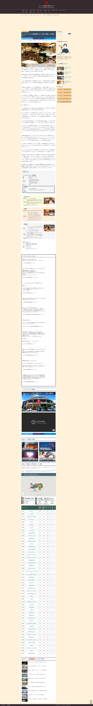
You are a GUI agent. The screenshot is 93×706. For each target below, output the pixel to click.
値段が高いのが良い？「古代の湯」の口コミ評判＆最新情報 (36, 678)
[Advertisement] (46, 23)
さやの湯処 (31, 513)
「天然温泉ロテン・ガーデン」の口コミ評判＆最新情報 (36, 694)
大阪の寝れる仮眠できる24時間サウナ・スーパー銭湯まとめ (68, 68)
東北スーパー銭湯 (32, 10)
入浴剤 (59, 98)
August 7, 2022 (41, 314)
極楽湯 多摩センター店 (31, 631)
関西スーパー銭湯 (61, 92)
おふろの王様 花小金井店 (31, 562)
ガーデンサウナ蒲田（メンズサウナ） (31, 639)
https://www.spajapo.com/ (29, 247)
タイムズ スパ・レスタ (31, 535)
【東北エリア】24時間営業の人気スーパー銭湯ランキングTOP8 (68, 77)
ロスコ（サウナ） (31, 620)
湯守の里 (31, 543)
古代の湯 (31, 650)
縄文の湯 (31, 645)
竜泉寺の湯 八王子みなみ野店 (31, 516)
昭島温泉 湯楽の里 (31, 577)
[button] (54, 53)
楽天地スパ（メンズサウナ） (31, 634)
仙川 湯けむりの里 (31, 612)
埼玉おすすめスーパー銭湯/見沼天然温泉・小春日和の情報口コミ (68, 73)
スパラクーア (31, 511)
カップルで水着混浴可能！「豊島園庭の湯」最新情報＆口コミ (37, 682)
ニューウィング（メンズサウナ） (31, 554)
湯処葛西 (31, 609)
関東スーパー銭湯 (39, 10)
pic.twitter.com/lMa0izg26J (35, 341)
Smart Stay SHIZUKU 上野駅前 (31, 623)
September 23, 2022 (36, 355)
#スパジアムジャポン (36, 289)
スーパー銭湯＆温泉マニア (46, 6)
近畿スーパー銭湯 (62, 10)
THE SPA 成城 (31, 626)
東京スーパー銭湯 (25, 31)
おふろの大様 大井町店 (31, 628)
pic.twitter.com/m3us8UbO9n (26, 379)
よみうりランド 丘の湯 (31, 568)
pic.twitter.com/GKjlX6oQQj (40, 260)
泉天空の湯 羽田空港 (31, 653)
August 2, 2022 (41, 326)
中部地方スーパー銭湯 (55, 10)
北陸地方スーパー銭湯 (47, 10)
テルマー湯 (31, 527)
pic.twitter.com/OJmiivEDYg (31, 323)
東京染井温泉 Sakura (31, 546)
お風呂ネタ (60, 101)
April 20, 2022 (36, 381)
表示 (27, 171)
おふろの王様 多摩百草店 (31, 549)
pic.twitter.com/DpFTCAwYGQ (33, 352)
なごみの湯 (31, 604)
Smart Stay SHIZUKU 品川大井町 (31, 574)
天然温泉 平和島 (31, 615)
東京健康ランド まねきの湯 (31, 601)
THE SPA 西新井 (31, 607)
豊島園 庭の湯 (31, 524)
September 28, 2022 (35, 277)
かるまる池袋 (31, 530)
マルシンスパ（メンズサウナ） (31, 590)
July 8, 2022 (33, 343)
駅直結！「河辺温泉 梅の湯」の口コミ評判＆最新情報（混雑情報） (37, 690)
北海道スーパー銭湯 (24, 10)
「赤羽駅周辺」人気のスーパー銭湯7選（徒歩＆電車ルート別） (37, 674)
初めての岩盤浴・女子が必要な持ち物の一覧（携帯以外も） (68, 82)
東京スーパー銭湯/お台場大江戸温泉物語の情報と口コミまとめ (37, 686)
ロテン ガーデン (31, 582)
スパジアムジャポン (31, 519)
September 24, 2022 (34, 369)
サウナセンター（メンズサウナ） (31, 557)
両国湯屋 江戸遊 (31, 565)
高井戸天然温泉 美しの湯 (31, 593)
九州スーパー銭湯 (61, 95)
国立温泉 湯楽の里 (31, 538)
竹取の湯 (31, 596)
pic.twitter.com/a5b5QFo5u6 (31, 299)
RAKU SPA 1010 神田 (31, 642)
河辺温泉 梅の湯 (31, 585)
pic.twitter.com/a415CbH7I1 (26, 290)
